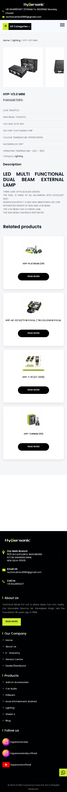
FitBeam (10, 695)
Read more (34, 276)
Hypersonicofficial (20, 764)
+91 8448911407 (15, 582)
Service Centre (14, 659)
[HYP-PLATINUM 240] (33, 240)
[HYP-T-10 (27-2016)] (33, 353)
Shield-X (10, 714)
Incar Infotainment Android (21, 701)
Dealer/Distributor (16, 665)
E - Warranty (13, 653)
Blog (8, 720)
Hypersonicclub (19, 742)
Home (6, 40)
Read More (12, 621)
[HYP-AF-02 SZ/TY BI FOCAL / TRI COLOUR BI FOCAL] (33, 296)
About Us (11, 646)
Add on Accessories (17, 682)
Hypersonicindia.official (23, 753)
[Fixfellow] (33, 4)
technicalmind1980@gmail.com (23, 16)
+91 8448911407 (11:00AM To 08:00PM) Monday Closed (31, 11)
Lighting (16, 40)
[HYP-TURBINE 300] (33, 410)
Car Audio (11, 688)
